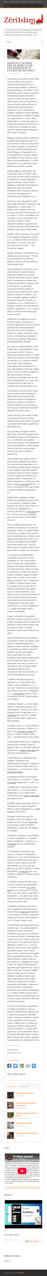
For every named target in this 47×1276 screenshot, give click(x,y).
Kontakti (39, 2)
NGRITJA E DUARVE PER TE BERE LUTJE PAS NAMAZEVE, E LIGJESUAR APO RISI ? (21, 67)
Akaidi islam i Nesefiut (24, 1123)
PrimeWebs (20, 1273)
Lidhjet (32, 2)
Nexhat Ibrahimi (15, 2)
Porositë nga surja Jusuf (25, 1093)
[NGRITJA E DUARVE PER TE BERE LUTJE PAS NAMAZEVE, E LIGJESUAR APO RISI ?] (23, 54)
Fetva (27, 73)
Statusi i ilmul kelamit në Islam (27, 1133)
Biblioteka (25, 2)
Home (6, 2)
